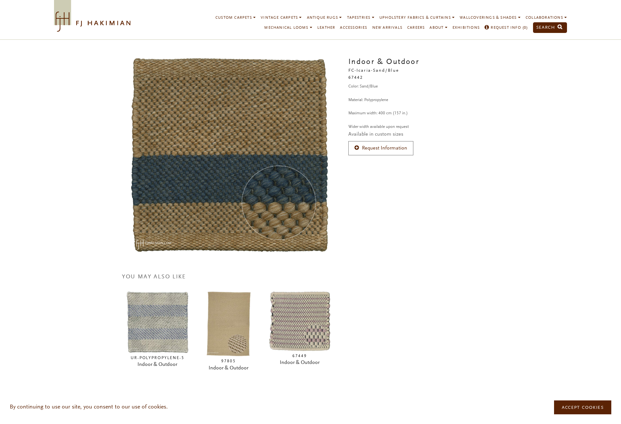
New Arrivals (387, 28)
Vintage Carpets (280, 18)
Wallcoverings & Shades (489, 18)
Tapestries (359, 18)
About (437, 28)
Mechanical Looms (287, 28)
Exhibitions (466, 28)
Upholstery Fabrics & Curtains (415, 18)
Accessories (353, 28)
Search (546, 27)
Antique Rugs (323, 18)
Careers (416, 28)
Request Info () (508, 28)
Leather (326, 28)
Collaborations (545, 18)
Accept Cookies (583, 408)
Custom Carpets (234, 18)
